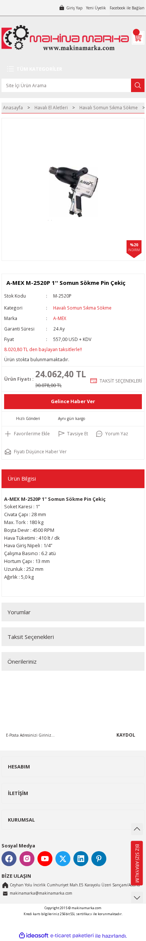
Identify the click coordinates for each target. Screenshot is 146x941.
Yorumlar (19, 612)
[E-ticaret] (72, 936)
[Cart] (138, 38)
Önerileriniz (22, 661)
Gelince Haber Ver (73, 401)
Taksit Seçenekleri (30, 636)
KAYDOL (125, 735)
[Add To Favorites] (27, 434)
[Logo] (65, 37)
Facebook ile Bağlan (127, 7)
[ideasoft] (34, 935)
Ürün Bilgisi (21, 478)
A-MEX (59, 318)
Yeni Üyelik (96, 7)
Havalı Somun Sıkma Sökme (82, 308)
